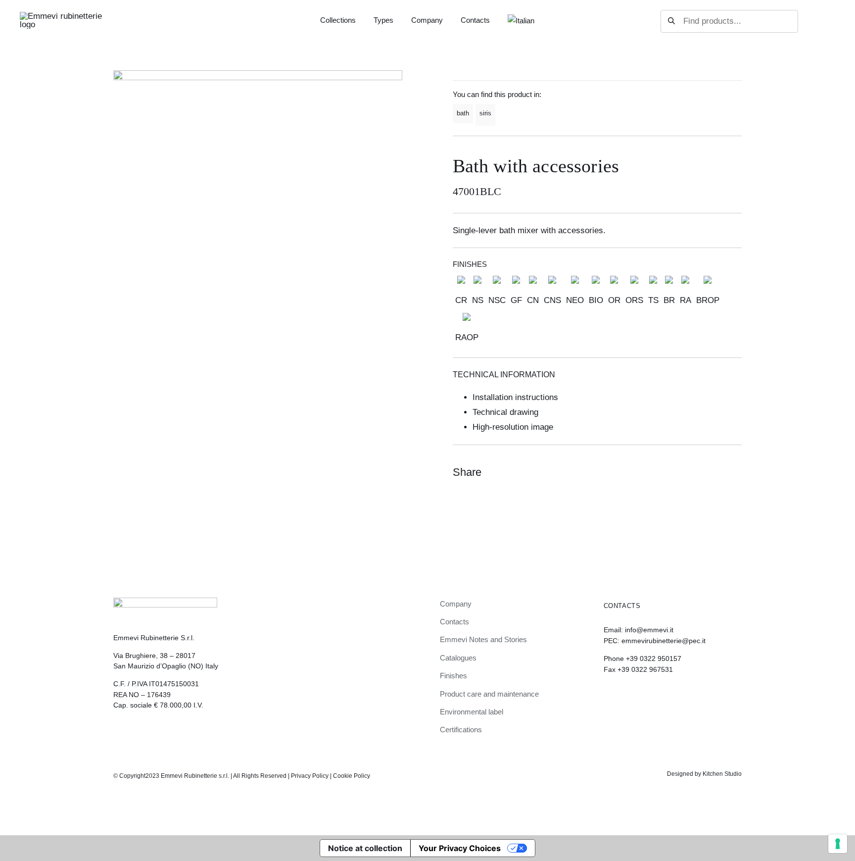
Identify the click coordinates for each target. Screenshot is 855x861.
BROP (707, 300)
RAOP (466, 337)
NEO (575, 300)
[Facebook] (697, 472)
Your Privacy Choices (460, 848)
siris (485, 113)
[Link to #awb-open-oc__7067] (826, 21)
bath (463, 113)
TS (653, 300)
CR (461, 300)
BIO (596, 300)
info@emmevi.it (649, 630)
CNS (552, 300)
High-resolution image (513, 427)
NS (477, 300)
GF (516, 300)
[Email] (733, 472)
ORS (634, 300)
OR (614, 300)
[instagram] (607, 696)
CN (533, 300)
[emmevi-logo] (62, 16)
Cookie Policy (351, 775)
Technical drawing (505, 412)
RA (685, 300)
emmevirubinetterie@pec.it (663, 641)
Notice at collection (365, 848)
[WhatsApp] (715, 472)
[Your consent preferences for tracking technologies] (837, 843)
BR (669, 300)
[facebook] (623, 696)
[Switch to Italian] (521, 21)
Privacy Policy (310, 775)
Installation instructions (515, 397)
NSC (497, 300)
